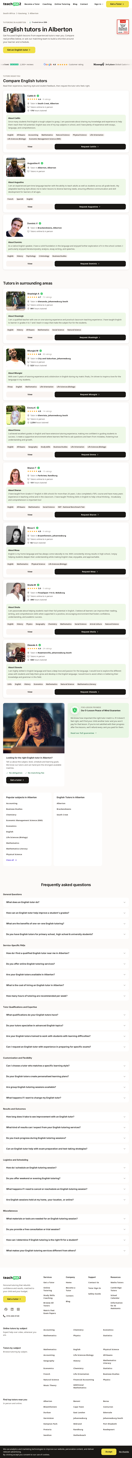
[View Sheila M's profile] (15, 592)
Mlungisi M (32, 350)
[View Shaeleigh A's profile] (15, 301)
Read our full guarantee (82, 733)
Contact (84, 4)
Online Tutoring (62, 4)
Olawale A (32, 645)
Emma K (31, 407)
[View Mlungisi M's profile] (15, 358)
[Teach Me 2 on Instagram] (18, 1309)
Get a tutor (16, 780)
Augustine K (33, 163)
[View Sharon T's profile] (15, 475)
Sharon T (31, 468)
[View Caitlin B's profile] (15, 103)
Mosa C (31, 528)
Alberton (34, 13)
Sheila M (31, 585)
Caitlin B (31, 96)
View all (11, 860)
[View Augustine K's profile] (15, 167)
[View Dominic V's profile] (15, 227)
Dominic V (32, 223)
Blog (75, 4)
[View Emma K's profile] (15, 415)
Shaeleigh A (33, 293)
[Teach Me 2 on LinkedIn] (12, 1309)
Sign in (97, 4)
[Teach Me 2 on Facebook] (6, 1309)
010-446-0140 (12, 1316)
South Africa (9, 13)
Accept (108, 1451)
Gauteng (22, 13)
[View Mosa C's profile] (15, 535)
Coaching (47, 4)
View (30, 146)
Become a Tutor (32, 4)
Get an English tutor (17, 49)
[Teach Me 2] (12, 4)
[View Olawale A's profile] (15, 652)
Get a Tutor (116, 4)
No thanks (124, 1451)
